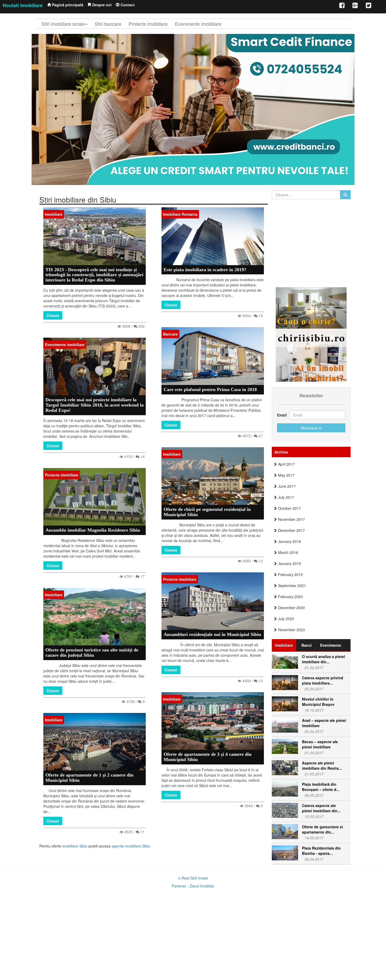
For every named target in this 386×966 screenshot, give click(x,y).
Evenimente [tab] (330, 645)
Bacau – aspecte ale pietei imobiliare (320, 744)
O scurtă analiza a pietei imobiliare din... (323, 659)
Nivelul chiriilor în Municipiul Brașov (318, 701)
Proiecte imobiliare (148, 23)
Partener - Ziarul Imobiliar (193, 885)
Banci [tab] (306, 645)
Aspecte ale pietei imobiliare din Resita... (322, 765)
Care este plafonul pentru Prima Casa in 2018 (210, 389)
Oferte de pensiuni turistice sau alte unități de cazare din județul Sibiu (91, 652)
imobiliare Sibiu (74, 846)
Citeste (52, 315)
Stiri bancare (108, 23)
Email (281, 415)
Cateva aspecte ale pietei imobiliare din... (321, 808)
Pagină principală (67, 4)
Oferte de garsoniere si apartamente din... (322, 829)
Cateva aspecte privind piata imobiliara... (322, 680)
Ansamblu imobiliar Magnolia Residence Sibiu (92, 530)
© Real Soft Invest (193, 878)
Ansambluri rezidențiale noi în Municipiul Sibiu (212, 634)
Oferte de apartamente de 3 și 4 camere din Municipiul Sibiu (208, 757)
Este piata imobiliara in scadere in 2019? (205, 269)
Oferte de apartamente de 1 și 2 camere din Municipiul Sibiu (89, 777)
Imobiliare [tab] (284, 645)
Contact (127, 4)
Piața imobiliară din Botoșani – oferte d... (321, 787)
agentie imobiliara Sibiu (131, 846)
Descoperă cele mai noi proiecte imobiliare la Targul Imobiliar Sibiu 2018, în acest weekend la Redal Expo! (94, 405)
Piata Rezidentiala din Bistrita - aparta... (321, 850)
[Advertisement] (320, 238)
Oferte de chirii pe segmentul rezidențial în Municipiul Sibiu (207, 512)
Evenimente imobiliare (198, 23)
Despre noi (101, 4)
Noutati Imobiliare (23, 5)
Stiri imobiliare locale (63, 23)
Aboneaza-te (311, 427)
